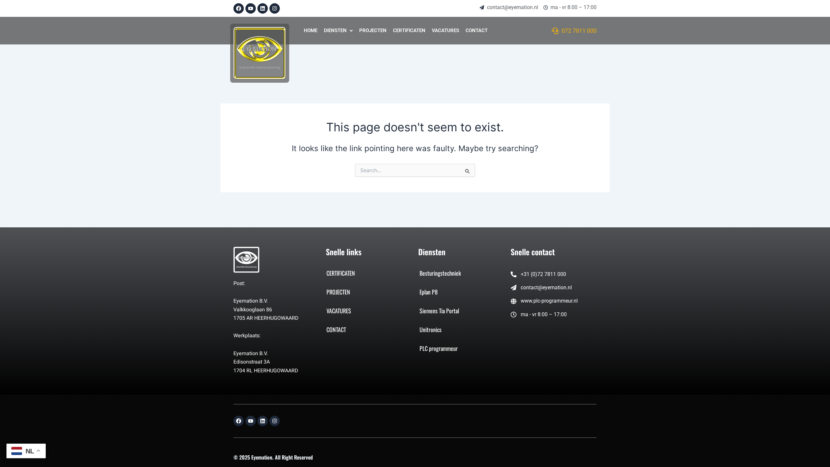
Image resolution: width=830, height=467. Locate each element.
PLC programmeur (439, 348)
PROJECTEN (372, 30)
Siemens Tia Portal (439, 310)
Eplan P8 (429, 292)
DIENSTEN (335, 30)
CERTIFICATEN (409, 30)
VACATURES (445, 30)
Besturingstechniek (440, 273)
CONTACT (477, 30)
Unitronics (431, 329)
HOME (310, 30)
